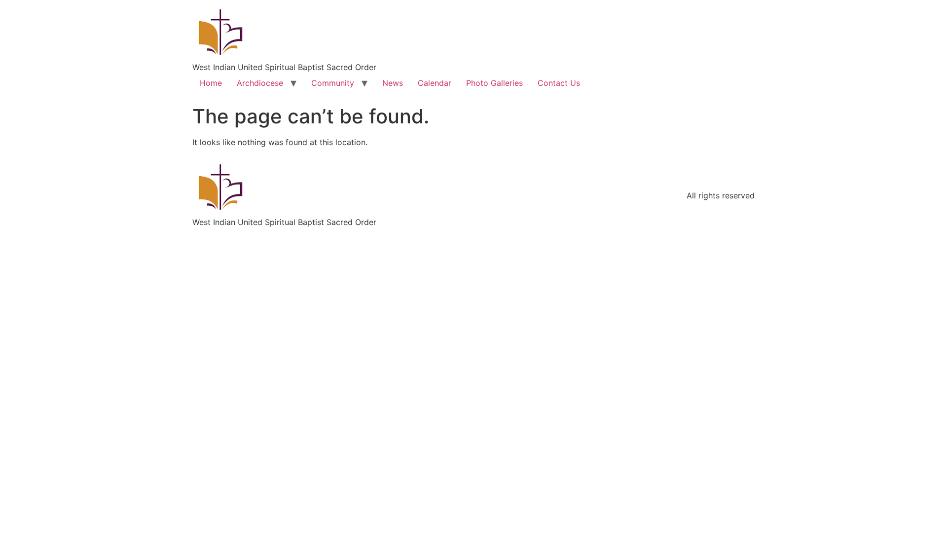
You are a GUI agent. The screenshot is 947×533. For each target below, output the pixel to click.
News (392, 83)
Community (332, 83)
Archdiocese (260, 83)
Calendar (434, 83)
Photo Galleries (494, 83)
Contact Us (559, 83)
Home (211, 83)
